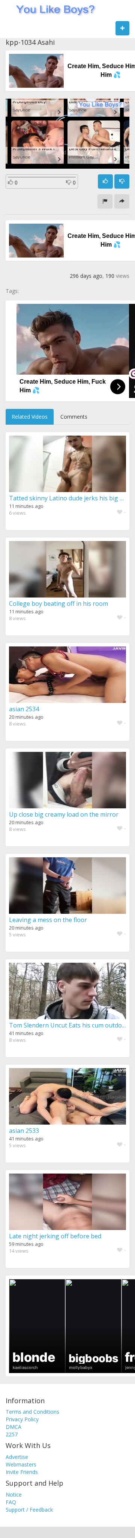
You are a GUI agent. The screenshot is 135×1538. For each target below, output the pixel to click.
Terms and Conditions (32, 1411)
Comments (73, 416)
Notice (14, 1494)
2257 (12, 1434)
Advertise (17, 1456)
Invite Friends (22, 1472)
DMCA (13, 1426)
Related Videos (30, 416)
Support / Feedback (29, 1509)
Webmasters (21, 1464)
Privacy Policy (22, 1419)
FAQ (11, 1502)
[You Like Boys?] (53, 9)
